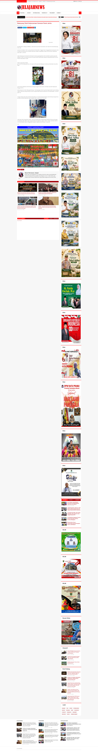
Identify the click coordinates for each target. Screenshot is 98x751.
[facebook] (74, 1)
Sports (68, 714)
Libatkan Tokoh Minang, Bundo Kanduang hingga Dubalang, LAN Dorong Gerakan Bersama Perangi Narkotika (47, 207)
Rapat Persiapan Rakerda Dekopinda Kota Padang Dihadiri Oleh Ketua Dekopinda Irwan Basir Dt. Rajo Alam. (51, 730)
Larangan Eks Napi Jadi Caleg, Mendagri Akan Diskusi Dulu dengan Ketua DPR (73, 513)
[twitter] (75, 1)
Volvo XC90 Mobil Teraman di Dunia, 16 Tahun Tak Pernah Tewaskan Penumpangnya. (73, 652)
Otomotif (64, 712)
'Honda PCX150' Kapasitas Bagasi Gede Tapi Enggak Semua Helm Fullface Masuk (73, 657)
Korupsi (63, 710)
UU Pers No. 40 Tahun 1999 (32, 1)
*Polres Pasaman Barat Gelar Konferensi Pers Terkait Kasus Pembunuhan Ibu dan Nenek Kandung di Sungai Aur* (54, 17)
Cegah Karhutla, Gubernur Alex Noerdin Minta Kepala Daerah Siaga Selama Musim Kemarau (74, 508)
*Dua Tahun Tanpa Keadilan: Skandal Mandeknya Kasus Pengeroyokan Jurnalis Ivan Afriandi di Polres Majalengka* (71, 634)
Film (67, 708)
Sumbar (58, 12)
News (72, 710)
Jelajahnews (19, 748)
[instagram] (78, 1)
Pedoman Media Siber (50, 1)
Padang (22, 169)
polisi (32, 17)
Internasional (36, 12)
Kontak (44, 1)
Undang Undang (74, 714)
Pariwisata (44, 12)
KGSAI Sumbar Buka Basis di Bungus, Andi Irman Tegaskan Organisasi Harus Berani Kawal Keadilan (26, 193)
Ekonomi (63, 708)
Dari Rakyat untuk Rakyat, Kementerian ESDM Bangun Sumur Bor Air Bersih (73, 503)
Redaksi (40, 1)
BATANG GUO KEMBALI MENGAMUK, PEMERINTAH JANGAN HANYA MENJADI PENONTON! (47, 193)
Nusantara (76, 710)
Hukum (28, 12)
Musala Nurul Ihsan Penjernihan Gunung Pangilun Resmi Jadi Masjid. (73, 523)
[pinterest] (79, 1)
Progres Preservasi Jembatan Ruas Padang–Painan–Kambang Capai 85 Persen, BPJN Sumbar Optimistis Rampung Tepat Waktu (26, 207)
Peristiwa (64, 714)
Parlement (52, 12)
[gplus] (77, 1)
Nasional (22, 12)
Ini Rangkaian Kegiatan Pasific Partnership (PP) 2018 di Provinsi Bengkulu (74, 518)
